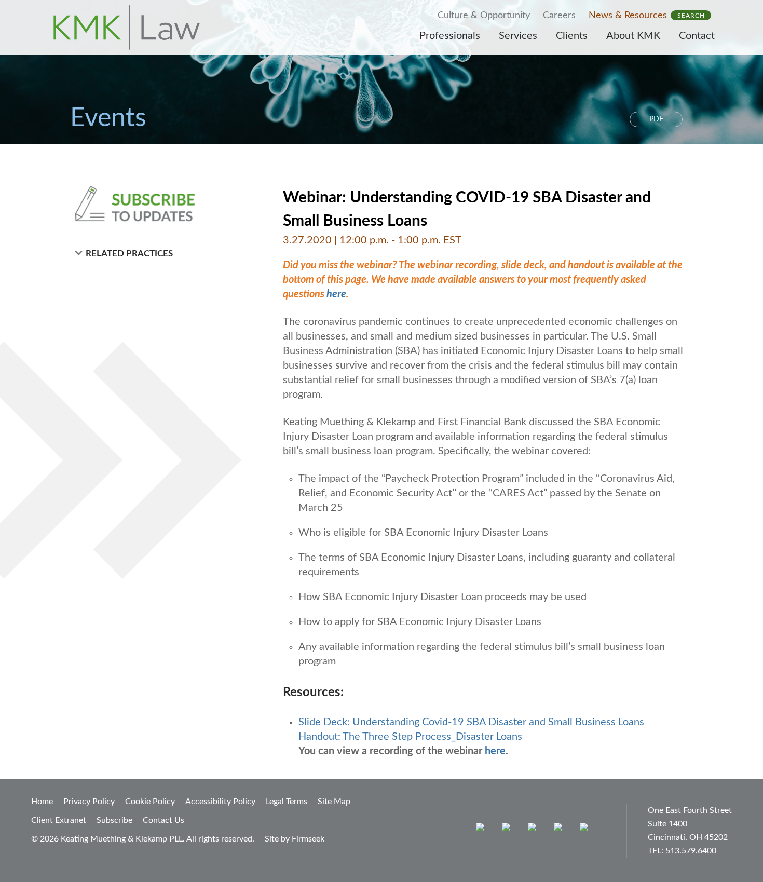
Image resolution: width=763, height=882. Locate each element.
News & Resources (628, 15)
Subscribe (114, 820)
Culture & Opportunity (484, 15)
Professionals (449, 36)
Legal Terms (286, 801)
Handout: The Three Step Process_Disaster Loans (410, 736)
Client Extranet (58, 820)
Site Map (334, 801)
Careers (559, 15)
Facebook (508, 829)
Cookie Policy (150, 801)
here (336, 294)
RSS (586, 829)
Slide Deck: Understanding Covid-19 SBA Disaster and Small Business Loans (471, 722)
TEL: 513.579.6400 (682, 851)
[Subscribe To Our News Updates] (159, 204)
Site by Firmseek (294, 839)
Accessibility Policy (220, 801)
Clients (572, 36)
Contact (697, 36)
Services (518, 36)
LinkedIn (534, 829)
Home (42, 801)
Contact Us (163, 820)
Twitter (560, 829)
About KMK (633, 36)
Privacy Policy (89, 801)
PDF (656, 119)
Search (691, 15)
